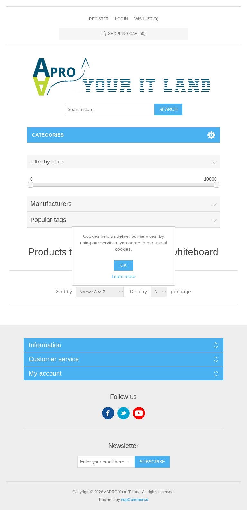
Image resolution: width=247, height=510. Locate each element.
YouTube (139, 413)
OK (123, 265)
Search (168, 109)
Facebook (108, 413)
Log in (121, 19)
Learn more (123, 276)
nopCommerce (134, 499)
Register (99, 19)
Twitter (123, 413)
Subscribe (152, 461)
